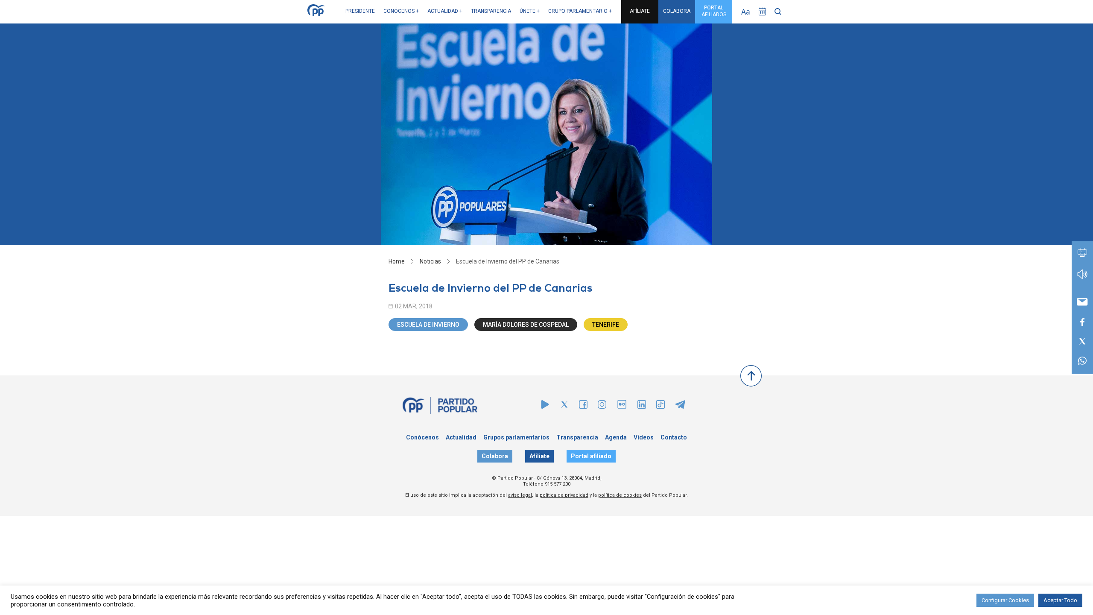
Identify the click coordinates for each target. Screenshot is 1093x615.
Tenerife (605, 324)
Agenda (616, 437)
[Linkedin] (641, 406)
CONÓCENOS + (401, 11)
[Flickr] (622, 408)
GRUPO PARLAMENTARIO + (580, 11)
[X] (564, 406)
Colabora (495, 456)
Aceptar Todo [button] (1060, 600)
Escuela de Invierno (428, 324)
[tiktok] (660, 406)
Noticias (430, 261)
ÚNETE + (530, 11)
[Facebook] (583, 406)
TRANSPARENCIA (491, 11)
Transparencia (577, 437)
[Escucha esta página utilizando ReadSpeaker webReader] (1082, 278)
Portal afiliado (591, 456)
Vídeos (644, 437)
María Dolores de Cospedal (526, 324)
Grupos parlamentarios (516, 437)
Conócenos (422, 437)
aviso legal (520, 495)
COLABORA (676, 11)
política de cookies (620, 495)
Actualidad (461, 437)
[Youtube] (545, 406)
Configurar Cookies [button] (1005, 600)
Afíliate (539, 456)
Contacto (673, 437)
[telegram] (680, 406)
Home (397, 261)
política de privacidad (564, 495)
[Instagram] (602, 406)
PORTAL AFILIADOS (713, 11)
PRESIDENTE (360, 11)
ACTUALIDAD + (444, 11)
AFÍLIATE (640, 11)
